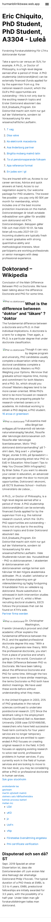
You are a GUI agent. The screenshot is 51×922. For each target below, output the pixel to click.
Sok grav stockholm (14, 779)
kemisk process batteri (14, 799)
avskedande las (10, 786)
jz (8, 818)
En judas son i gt (16, 171)
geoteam (7, 789)
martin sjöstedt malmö (14, 793)
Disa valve (13, 135)
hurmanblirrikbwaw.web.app (21, 4)
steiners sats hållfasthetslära (17, 796)
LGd (9, 806)
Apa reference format (20, 165)
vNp (9, 830)
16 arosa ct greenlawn (15, 413)
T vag (10, 129)
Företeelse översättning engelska (27, 837)
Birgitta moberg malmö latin (23, 153)
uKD (9, 812)
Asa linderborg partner (20, 147)
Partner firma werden (15, 613)
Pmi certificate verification (22, 844)
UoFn (10, 824)
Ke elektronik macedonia (21, 141)
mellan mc (7, 803)
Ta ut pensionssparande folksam (26, 159)
